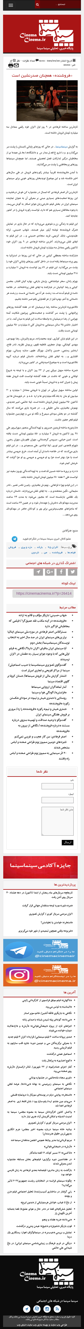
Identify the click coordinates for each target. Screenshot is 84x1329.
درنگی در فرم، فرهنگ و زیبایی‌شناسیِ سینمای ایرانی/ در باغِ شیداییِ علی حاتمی (39, 1245)
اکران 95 (53, 547)
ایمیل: (71, 794)
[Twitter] (72, 572)
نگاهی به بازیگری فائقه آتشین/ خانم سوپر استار (48, 1013)
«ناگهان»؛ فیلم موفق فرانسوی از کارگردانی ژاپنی (47, 1000)
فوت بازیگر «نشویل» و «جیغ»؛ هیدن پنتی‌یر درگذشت (44, 1226)
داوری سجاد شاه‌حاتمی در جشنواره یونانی (50, 1078)
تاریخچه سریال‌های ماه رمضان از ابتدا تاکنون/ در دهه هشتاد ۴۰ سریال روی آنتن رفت (39, 895)
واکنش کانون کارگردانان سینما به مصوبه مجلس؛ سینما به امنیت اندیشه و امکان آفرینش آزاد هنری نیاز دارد (39, 1114)
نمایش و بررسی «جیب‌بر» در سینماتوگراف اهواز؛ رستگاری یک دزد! (39, 1234)
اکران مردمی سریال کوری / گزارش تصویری (51, 914)
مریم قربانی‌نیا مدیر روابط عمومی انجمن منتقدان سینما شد (41, 1140)
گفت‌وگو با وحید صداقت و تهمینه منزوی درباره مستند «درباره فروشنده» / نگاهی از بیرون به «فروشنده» (41, 726)
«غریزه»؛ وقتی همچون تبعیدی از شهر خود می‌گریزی (45, 931)
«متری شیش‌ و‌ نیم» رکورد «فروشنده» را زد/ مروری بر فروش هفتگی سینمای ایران (39, 712)
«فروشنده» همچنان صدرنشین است (42, 76)
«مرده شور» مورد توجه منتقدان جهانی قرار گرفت (47, 905)
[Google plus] (49, 572)
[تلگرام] (26, 1309)
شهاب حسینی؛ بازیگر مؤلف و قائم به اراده (42, 615)
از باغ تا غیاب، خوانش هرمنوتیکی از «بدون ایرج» (46, 1202)
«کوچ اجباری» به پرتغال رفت (57, 1060)
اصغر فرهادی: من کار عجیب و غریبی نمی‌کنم (40, 736)
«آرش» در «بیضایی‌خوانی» (58, 1146)
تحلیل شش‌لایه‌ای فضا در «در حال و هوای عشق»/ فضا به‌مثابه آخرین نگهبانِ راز (39, 1211)
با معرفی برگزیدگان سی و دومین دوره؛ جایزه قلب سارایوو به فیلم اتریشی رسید (39, 1045)
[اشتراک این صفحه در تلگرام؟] (38, 572)
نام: (72, 780)
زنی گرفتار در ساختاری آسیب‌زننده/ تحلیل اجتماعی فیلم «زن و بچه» (39, 1194)
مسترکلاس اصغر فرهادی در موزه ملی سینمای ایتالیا (37, 631)
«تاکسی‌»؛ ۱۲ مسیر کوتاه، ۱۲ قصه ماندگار (50, 1153)
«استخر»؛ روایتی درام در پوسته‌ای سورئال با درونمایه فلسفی (41, 1095)
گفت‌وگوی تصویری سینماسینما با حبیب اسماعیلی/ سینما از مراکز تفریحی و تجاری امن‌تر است (39, 667)
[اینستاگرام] (47, 1309)
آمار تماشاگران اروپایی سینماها (48, 687)
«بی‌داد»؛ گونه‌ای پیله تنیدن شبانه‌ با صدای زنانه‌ (47, 1020)
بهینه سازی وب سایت (37, 1325)
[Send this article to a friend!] (16, 65)
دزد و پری (26, 547)
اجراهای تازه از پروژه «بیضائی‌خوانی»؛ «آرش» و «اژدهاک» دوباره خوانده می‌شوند (39, 1028)
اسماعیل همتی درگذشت (59, 1054)
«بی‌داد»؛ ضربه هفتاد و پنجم (57, 1220)
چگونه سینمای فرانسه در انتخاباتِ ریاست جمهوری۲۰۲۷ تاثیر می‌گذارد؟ (39, 1183)
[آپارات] (37, 1309)
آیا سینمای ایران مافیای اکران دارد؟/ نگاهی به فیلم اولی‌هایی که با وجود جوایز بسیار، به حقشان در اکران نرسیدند (39, 654)
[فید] (57, 1309)
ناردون (35, 552)
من (45, 552)
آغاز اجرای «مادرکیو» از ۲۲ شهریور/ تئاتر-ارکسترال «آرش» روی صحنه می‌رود (39, 1069)
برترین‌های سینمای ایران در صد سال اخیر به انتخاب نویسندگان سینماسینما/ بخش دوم (39, 640)
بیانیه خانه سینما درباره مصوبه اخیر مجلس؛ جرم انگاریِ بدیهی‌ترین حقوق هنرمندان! (39, 1131)
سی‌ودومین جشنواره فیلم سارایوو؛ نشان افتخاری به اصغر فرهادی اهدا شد (39, 1103)
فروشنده (57, 552)
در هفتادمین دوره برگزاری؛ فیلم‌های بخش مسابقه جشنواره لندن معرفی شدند (39, 1161)
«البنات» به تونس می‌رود (59, 1007)
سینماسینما (61, 147)
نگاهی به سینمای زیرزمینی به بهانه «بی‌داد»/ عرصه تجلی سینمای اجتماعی (39, 1086)
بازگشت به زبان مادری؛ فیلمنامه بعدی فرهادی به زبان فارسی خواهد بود (39, 1172)
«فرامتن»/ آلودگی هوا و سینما (49, 692)
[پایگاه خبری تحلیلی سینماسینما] (42, 35)
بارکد (40, 547)
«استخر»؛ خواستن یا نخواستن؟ (57, 922)
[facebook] (61, 572)
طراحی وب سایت (59, 1325)
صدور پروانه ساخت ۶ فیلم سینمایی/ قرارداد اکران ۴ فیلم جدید (40, 1037)
